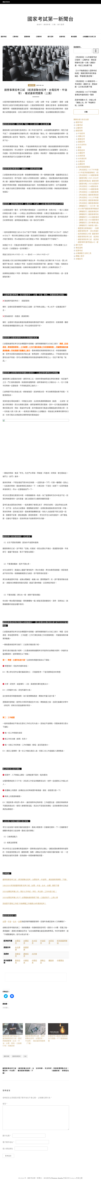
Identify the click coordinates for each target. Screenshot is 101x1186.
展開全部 (77, 119)
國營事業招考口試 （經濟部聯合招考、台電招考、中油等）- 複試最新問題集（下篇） (35, 879)
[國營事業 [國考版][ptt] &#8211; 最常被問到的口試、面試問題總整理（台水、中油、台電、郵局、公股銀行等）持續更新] (13, 1029)
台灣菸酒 (81, 156)
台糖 (20, 921)
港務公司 (81, 136)
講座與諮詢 (6, 2)
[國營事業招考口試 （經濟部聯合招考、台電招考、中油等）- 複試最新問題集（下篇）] (35, 1029)
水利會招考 (82, 158)
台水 (14, 921)
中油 (9, 921)
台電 (4, 921)
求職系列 (79, 259)
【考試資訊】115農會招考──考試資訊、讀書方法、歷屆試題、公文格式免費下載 (86, 84)
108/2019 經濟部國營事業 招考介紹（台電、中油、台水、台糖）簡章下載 (31, 885)
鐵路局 (51, 960)
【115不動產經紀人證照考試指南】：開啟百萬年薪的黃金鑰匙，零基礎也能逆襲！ (86, 73)
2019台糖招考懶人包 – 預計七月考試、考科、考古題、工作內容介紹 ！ (30, 891)
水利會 (34, 954)
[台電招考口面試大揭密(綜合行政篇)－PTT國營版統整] (58, 1029)
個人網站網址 (8, 1149)
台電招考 (81, 161)
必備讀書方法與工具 (89, 36)
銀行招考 (50, 36)
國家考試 (4, 36)
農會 (79, 147)
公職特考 (39, 36)
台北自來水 (82, 144)
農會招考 (81, 139)
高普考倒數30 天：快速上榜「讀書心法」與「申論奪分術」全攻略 (85, 102)
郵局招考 (81, 150)
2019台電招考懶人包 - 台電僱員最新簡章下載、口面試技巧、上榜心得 (30, 897)
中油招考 (81, 133)
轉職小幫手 (80, 256)
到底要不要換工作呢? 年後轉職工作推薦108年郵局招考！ (24, 903)
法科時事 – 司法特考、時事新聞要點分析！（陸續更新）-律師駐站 (52, 1069)
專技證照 (74, 36)
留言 (5, 1104)
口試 (25, 1056)
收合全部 (85, 119)
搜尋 (95, 51)
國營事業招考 (16, 1056)
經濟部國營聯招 (84, 167)
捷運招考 (81, 142)
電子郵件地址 (8, 1142)
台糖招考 (81, 164)
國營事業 (27, 36)
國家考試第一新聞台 (50, 19)
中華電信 (60, 960)
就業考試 (62, 36)
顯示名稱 (7, 1136)
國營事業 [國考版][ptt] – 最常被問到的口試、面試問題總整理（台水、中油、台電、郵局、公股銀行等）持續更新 (12, 1041)
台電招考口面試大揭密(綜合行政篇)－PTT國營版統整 (58, 1038)
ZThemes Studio (56, 1178)
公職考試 (15, 36)
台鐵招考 (81, 153)
